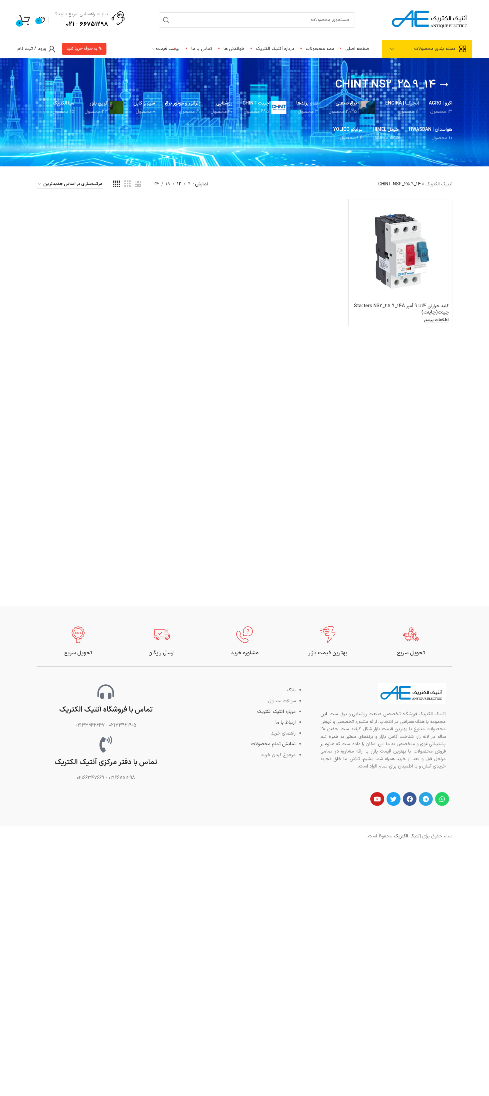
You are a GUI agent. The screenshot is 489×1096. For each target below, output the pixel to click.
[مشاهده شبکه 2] (138, 184)
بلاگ (291, 690)
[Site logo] (430, 19)
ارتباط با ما (285, 722)
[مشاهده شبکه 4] (116, 184)
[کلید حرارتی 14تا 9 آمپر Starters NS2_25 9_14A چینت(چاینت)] (400, 251)
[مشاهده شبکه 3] (127, 184)
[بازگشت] (444, 85)
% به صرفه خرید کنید (84, 49)
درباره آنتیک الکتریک (276, 711)
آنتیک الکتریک (438, 184)
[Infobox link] (411, 641)
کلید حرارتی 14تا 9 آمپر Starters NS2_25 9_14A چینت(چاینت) (401, 309)
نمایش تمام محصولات (273, 744)
